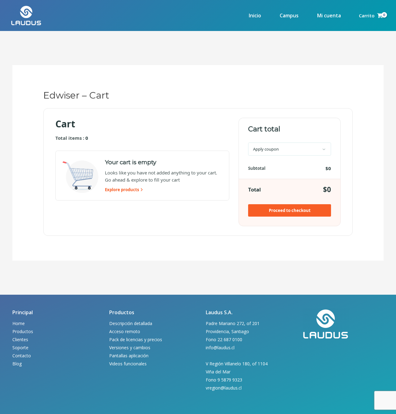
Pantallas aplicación (128, 356)
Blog (17, 364)
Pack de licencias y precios (135, 339)
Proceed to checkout (290, 210)
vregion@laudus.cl (224, 388)
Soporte (20, 347)
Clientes (20, 339)
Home (18, 323)
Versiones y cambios (129, 347)
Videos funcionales (128, 364)
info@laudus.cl (220, 347)
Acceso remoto (124, 331)
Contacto (21, 356)
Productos (22, 331)
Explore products (122, 189)
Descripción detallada (130, 323)
